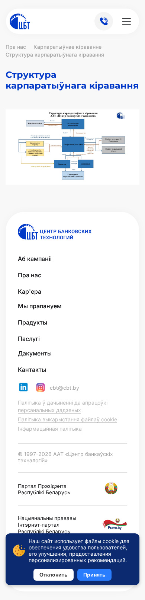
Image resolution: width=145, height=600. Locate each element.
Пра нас (29, 275)
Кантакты (32, 369)
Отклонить (53, 575)
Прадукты (32, 322)
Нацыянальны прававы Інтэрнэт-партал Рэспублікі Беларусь (47, 524)
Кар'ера (29, 291)
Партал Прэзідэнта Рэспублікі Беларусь (44, 489)
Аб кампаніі (35, 258)
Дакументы (35, 353)
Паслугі (29, 338)
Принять (94, 575)
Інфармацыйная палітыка (50, 428)
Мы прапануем (39, 306)
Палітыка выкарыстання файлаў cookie (67, 419)
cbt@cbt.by (64, 388)
